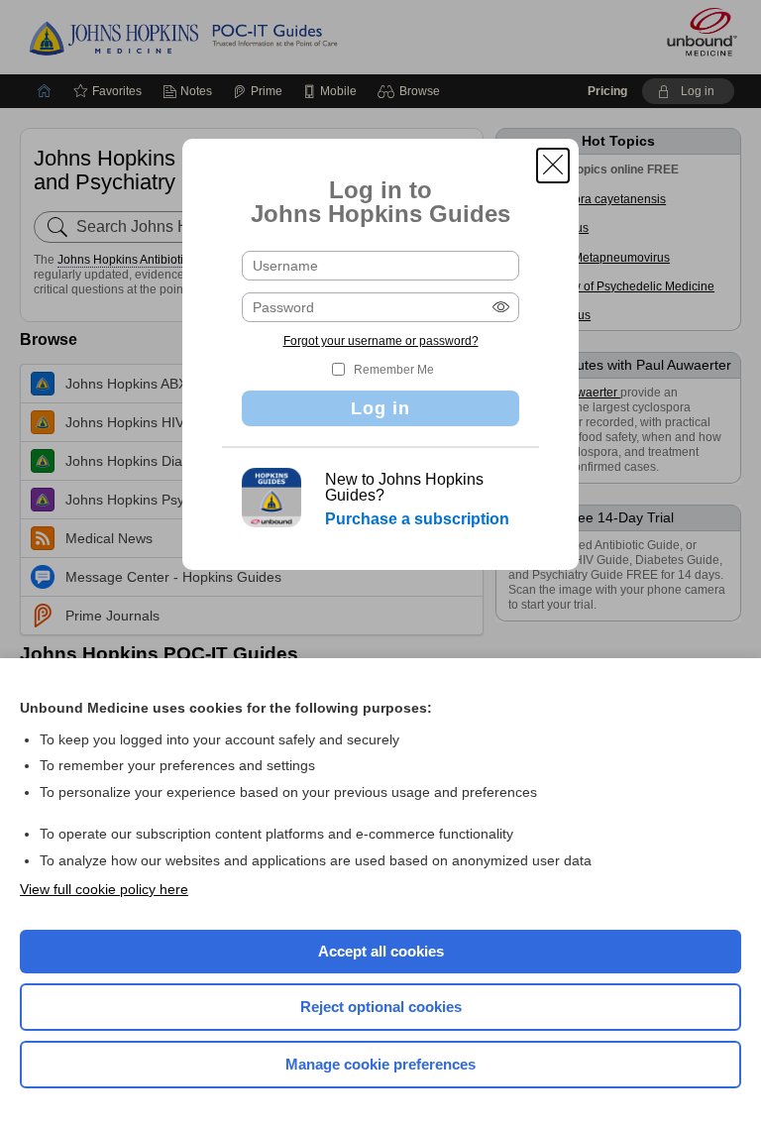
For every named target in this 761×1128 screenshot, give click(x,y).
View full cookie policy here (104, 889)
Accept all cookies (381, 951)
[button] (553, 165)
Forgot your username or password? (381, 341)
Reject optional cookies (381, 1006)
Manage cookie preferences (380, 1064)
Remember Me (394, 370)
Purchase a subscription (417, 518)
